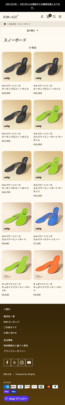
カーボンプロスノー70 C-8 (15, 88)
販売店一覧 (9, 316)
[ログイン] (42, 16)
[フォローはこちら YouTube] (29, 362)
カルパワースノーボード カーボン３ (48, 189)
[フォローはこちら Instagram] (21, 362)
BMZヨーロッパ (12, 321)
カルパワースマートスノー (46, 239)
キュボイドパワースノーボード (47, 289)
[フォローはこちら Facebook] (7, 362)
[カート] (48, 16)
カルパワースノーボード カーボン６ (48, 138)
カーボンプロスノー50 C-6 (15, 136)
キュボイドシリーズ (11, 283)
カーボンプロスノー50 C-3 (15, 187)
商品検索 (12, 24)
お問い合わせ (10, 332)
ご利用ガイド (10, 327)
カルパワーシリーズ (11, 85)
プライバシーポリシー (15, 350)
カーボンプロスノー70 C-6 (46, 88)
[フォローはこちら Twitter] (14, 362)
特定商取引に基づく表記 (16, 345)
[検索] (54, 16)
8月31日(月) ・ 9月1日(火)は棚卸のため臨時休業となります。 (33, 6)
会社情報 (8, 340)
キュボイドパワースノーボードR (16, 289)
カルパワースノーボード (14, 239)
